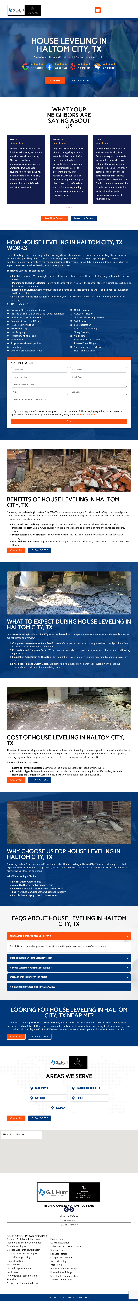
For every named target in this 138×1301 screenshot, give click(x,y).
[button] (98, 10)
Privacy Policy (87, 414)
